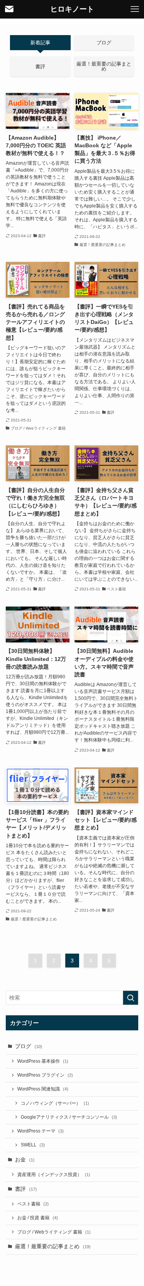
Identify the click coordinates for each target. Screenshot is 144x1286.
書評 (26, 1189)
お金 (25, 1160)
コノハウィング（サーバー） (55, 1103)
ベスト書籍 (33, 1204)
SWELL (33, 1145)
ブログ (28, 1046)
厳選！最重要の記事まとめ (53, 1246)
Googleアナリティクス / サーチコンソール (69, 1117)
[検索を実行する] (130, 998)
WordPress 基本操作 (42, 1061)
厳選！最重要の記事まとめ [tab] (103, 66)
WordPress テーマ (40, 1131)
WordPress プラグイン (45, 1075)
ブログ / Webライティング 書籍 (54, 1232)
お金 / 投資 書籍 (37, 1217)
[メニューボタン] (135, 9)
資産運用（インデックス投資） (53, 1174)
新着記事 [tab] (40, 43)
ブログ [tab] (103, 43)
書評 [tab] (40, 66)
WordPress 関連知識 (42, 1089)
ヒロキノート (72, 9)
